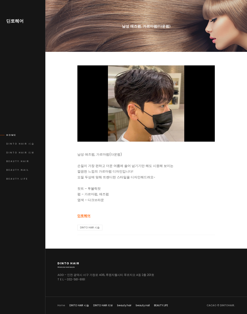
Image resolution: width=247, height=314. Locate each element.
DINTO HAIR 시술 (90, 227)
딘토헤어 (15, 21)
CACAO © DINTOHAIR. (221, 305)
